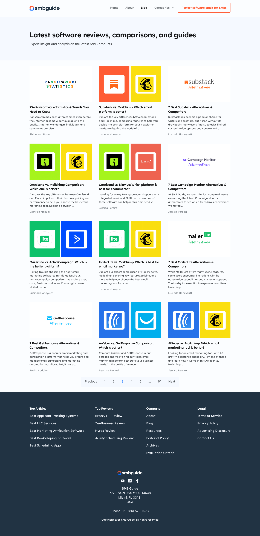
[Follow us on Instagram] (122, 480)
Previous (91, 381)
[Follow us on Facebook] (137, 480)
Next (171, 381)
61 (159, 381)
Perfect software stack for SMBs (204, 7)
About (129, 7)
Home (114, 7)
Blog (144, 7)
